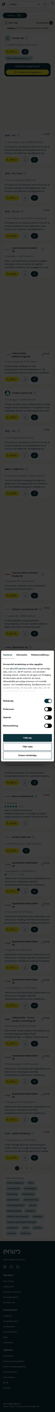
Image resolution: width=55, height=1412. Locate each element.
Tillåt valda (27, 747)
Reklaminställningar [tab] (40, 655)
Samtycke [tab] (7, 655)
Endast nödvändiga (27, 755)
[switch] (48, 709)
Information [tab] (21, 655)
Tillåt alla (27, 738)
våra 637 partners (18, 668)
